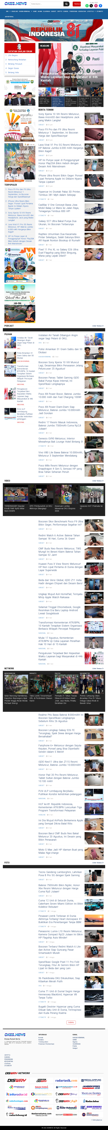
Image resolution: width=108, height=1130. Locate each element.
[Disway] (17, 1080)
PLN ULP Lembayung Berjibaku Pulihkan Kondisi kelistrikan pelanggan (25, 414)
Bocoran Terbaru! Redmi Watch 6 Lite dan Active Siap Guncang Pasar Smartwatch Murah (59, 950)
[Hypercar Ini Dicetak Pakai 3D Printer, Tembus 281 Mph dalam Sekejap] (94, 196)
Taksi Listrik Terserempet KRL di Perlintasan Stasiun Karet (41, 698)
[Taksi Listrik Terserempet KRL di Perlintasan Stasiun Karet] (41, 684)
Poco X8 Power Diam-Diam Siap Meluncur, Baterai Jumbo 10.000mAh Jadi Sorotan (59, 410)
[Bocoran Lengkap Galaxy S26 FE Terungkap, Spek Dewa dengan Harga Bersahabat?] (94, 735)
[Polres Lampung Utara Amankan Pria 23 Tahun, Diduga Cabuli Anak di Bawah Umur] (92, 684)
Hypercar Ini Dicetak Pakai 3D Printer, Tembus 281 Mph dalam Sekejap (59, 193)
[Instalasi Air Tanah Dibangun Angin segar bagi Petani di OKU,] (10, 342)
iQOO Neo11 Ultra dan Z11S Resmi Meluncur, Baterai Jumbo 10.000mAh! (59, 763)
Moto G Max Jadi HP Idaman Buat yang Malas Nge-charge (60, 851)
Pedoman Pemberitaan (46, 1044)
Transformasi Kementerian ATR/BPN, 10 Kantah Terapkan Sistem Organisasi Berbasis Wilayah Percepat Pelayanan (26, 374)
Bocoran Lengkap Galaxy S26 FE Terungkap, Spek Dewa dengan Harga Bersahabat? (59, 733)
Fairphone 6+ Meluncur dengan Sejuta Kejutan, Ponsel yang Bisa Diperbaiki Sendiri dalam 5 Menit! (59, 749)
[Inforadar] (17, 1094)
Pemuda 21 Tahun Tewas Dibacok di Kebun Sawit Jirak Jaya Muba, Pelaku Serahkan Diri (66, 699)
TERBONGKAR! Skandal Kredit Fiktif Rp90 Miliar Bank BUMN (14, 509)
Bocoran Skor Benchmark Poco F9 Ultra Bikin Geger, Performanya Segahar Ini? (60, 523)
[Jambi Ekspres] (91, 1087)
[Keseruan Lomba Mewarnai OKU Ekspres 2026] (66, 494)
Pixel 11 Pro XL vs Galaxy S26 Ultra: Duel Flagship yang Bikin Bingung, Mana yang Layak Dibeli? (58, 253)
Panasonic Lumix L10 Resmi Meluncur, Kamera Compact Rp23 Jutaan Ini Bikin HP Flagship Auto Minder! (60, 935)
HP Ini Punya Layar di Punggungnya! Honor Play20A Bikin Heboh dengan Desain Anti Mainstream (19, 240)
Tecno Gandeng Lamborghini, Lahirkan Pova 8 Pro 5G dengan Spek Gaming (60, 873)
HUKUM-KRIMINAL (24, 11)
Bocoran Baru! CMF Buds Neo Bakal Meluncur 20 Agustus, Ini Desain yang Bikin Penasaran (59, 837)
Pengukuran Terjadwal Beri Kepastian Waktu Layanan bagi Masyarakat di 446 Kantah (25, 395)
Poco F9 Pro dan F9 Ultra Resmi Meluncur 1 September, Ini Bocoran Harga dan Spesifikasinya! (17, 193)
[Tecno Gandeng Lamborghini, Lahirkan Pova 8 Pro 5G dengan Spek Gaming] (94, 876)
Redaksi (41, 1040)
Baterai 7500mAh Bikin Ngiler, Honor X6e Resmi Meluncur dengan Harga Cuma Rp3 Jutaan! (59, 888)
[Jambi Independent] (66, 1087)
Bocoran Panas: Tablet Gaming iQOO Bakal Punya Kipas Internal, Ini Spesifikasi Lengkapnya (58, 381)
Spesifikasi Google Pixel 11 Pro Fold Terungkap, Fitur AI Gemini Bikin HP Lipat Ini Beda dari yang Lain (58, 965)
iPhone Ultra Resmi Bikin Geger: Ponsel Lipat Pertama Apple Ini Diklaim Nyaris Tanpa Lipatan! (19, 205)
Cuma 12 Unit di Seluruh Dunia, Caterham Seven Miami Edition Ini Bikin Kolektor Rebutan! (60, 904)
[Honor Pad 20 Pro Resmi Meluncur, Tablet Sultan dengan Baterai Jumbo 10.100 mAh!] (94, 779)
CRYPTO (59, 11)
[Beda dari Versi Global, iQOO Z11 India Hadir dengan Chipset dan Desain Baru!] (94, 584)
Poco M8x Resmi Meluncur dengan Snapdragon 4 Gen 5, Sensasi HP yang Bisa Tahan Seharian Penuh (60, 469)
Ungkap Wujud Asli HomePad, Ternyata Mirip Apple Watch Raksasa (60, 595)
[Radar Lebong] (17, 1115)
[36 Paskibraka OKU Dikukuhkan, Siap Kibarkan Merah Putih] (94, 982)
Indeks (71, 1022)
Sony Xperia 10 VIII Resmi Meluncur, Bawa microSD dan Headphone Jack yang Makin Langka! (19, 217)
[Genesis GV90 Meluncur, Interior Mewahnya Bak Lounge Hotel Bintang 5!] (94, 442)
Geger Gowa (12, 68)
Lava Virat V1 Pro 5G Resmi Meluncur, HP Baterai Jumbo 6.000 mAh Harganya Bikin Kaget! (19, 228)
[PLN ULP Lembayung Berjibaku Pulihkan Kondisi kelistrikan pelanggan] (10, 414)
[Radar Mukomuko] (66, 1108)
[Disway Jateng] (66, 1094)
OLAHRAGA (46, 11)
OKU (7, 11)
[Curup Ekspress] (42, 1108)
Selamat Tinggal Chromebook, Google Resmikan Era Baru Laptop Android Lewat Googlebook (59, 610)
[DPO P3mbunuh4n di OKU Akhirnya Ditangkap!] (41, 494)
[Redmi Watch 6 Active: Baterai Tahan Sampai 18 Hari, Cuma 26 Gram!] (94, 539)
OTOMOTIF (100, 11)
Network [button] (77, 4)
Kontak (40, 1038)
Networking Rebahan (15, 60)
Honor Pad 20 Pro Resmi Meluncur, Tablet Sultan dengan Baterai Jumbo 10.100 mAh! (58, 778)
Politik (75, 1046)
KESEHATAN (82, 11)
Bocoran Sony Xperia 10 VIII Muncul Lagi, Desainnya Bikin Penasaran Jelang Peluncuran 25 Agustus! (60, 366)
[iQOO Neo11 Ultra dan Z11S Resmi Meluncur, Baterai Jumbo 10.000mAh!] (94, 766)
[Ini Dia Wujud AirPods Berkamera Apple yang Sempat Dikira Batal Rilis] (94, 824)
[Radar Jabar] (91, 1101)
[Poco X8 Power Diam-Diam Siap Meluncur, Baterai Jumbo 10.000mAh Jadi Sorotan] (94, 412)
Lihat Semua (97, 326)
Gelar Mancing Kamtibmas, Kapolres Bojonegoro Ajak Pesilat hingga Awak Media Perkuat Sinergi (15, 699)
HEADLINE (14, 11)
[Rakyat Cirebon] (42, 1087)
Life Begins (11, 55)
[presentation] (102, 691)
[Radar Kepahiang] (17, 1108)
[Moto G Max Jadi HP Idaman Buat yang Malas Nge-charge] (94, 853)
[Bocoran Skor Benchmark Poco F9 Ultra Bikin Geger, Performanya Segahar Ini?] (94, 525)
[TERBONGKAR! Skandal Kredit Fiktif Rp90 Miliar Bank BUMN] (16, 494)
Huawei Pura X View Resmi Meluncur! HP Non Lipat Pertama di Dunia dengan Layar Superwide (60, 567)
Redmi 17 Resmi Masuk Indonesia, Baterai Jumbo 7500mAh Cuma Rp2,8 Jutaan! (59, 426)
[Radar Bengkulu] (91, 1108)
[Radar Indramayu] (17, 1087)
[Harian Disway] (42, 1080)
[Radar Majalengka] (42, 1101)
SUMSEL (65, 11)
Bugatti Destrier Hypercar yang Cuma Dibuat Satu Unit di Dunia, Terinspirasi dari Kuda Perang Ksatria (59, 1010)
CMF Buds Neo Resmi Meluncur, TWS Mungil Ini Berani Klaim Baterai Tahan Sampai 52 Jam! (59, 552)
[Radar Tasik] (66, 1080)
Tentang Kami (43, 1042)
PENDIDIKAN (73, 11)
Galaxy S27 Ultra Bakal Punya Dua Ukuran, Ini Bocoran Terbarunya (57, 222)
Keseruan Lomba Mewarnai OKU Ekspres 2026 (65, 509)
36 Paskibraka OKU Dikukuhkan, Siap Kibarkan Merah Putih (59, 980)
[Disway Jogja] (66, 1101)
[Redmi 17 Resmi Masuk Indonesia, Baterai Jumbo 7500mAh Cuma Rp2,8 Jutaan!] (94, 427)
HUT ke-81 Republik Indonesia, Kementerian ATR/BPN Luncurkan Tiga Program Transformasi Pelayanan (60, 807)
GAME (35, 11)
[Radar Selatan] (91, 1115)
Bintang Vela (12, 72)
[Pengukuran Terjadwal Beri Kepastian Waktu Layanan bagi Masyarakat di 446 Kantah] (10, 393)
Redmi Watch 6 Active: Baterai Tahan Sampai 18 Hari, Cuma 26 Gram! (59, 537)
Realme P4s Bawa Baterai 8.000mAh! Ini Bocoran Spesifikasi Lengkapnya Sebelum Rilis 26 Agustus (60, 718)
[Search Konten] (66, 4)
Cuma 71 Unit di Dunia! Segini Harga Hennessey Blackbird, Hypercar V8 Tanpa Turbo (59, 995)
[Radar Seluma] (42, 1115)
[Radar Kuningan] (17, 1101)
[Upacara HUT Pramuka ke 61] (92, 494)
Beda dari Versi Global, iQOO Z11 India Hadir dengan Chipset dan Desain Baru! (60, 581)
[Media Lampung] (91, 1080)
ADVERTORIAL (9, 16)
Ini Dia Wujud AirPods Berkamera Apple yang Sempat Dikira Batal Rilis (60, 822)
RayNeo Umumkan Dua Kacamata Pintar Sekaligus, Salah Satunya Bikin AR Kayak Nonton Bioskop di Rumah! (59, 237)
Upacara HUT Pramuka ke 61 (91, 507)
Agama (40, 11)
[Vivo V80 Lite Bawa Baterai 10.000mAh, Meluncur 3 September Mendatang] (94, 456)
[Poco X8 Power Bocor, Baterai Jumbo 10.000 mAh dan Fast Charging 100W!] (94, 398)
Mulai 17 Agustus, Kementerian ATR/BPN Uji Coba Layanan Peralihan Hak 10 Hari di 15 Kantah (59, 641)
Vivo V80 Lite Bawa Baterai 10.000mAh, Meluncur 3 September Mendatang (60, 454)
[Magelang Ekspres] (91, 1094)
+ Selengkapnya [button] (96, 1120)
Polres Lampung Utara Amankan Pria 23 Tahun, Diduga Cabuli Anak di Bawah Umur (90, 699)
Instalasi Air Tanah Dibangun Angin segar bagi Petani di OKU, (25, 341)
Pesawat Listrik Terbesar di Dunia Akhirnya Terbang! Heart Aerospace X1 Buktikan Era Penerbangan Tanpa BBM (60, 919)
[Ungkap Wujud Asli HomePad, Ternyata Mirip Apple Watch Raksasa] (94, 598)
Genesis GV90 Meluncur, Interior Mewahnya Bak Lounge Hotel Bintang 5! (60, 440)
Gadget (53, 11)
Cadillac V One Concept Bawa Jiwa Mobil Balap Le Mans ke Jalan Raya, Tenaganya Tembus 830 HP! (58, 208)
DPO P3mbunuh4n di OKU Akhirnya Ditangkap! (41, 507)
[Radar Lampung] (42, 1094)
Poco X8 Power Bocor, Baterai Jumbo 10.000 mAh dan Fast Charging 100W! (59, 395)
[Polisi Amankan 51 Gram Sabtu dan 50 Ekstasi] (10, 357)
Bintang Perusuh (13, 64)
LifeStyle (90, 11)
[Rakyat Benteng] (66, 1115)
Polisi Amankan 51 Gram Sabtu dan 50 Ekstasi (25, 355)
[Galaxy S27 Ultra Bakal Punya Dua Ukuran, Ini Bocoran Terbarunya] (94, 225)
